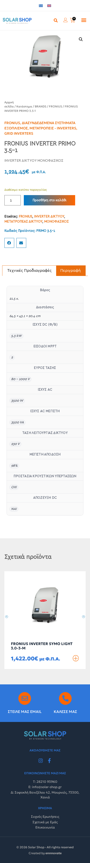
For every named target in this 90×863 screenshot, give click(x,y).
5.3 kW (16, 335)
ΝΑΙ (14, 509)
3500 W (17, 400)
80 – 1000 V (20, 379)
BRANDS (40, 106)
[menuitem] (41, 5)
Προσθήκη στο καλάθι (49, 200)
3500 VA (17, 422)
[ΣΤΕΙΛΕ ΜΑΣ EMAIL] (24, 698)
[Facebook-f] (49, 760)
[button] (84, 20)
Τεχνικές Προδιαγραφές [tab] (29, 271)
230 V (15, 444)
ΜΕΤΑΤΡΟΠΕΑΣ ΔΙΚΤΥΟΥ (23, 221)
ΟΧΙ (14, 487)
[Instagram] (40, 760)
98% (14, 465)
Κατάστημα (24, 106)
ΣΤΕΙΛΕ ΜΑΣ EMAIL (25, 711)
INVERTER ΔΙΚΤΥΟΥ (49, 216)
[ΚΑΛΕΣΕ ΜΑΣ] (65, 698)
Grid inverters (18, 133)
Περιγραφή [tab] (70, 271)
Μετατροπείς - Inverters (52, 128)
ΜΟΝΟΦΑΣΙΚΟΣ (56, 221)
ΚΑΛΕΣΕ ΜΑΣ (65, 711)
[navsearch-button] (55, 20)
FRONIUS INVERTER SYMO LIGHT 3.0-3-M (42, 646)
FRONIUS (55, 106)
